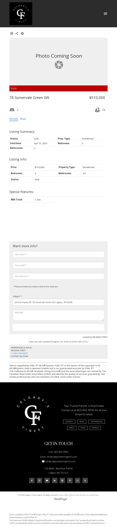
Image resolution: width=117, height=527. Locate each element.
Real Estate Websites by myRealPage (84, 495)
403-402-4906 (85, 410)
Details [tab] (13, 118)
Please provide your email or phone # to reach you (36, 286)
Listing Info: (18, 159)
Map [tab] (23, 118)
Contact (69, 421)
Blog (82, 421)
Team (83, 428)
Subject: (16, 296)
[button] (69, 422)
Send (58, 327)
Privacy (95, 428)
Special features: (21, 192)
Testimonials (97, 421)
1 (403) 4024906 (19, 353)
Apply (71, 428)
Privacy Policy (64, 495)
